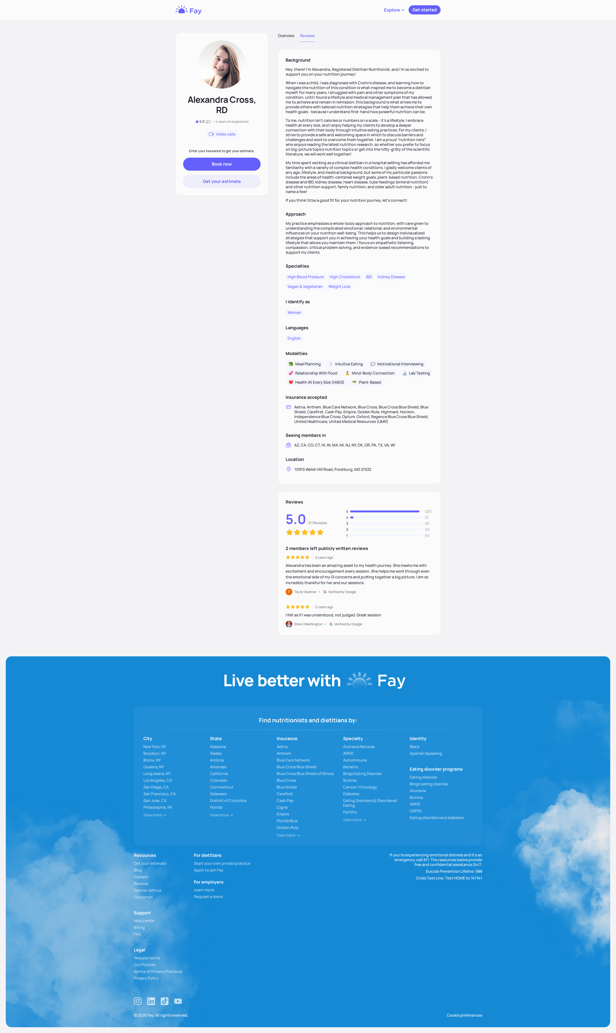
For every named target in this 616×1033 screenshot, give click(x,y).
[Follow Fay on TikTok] (164, 1001)
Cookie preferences (464, 1015)
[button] (394, 9)
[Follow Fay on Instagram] (137, 1001)
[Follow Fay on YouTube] (178, 1001)
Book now (222, 164)
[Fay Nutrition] (188, 9)
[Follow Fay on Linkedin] (151, 1001)
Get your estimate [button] (222, 181)
